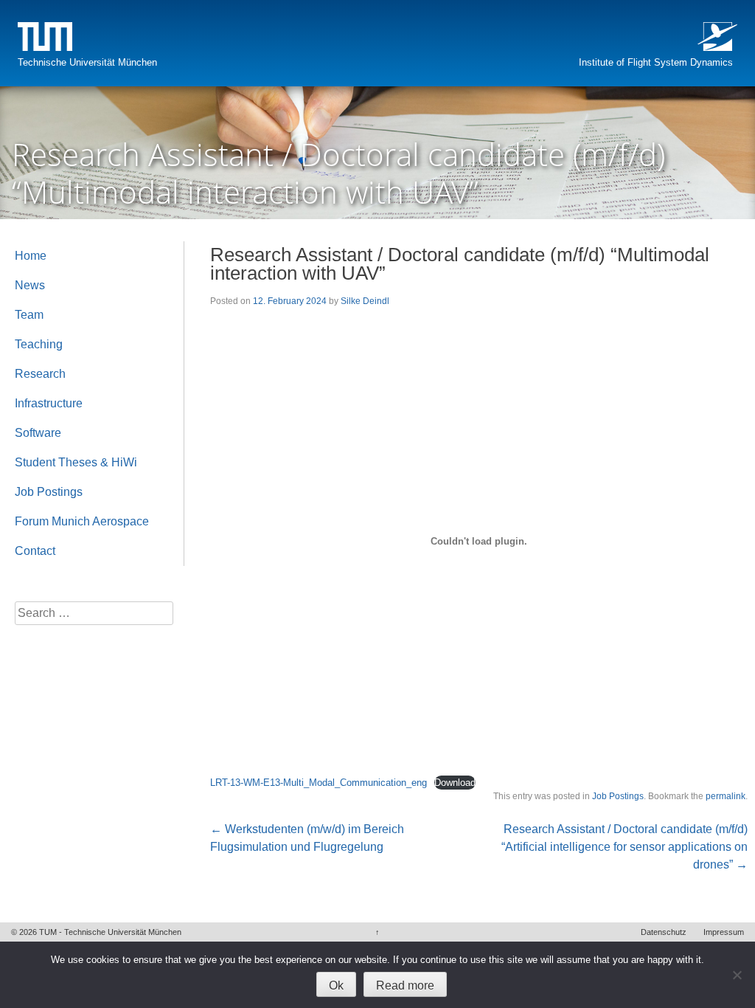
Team (29, 314)
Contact (35, 551)
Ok (336, 985)
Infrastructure (49, 403)
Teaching (39, 344)
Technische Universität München (87, 62)
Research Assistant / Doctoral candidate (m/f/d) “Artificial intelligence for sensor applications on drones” (624, 847)
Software (38, 433)
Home (30, 255)
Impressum (723, 932)
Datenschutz (663, 932)
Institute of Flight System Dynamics (656, 62)
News (30, 285)
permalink (725, 796)
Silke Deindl (365, 301)
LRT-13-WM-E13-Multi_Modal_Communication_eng (318, 782)
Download (455, 782)
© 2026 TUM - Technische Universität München (96, 932)
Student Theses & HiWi (76, 462)
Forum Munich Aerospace (82, 521)
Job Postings (618, 796)
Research (40, 373)
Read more (405, 985)
